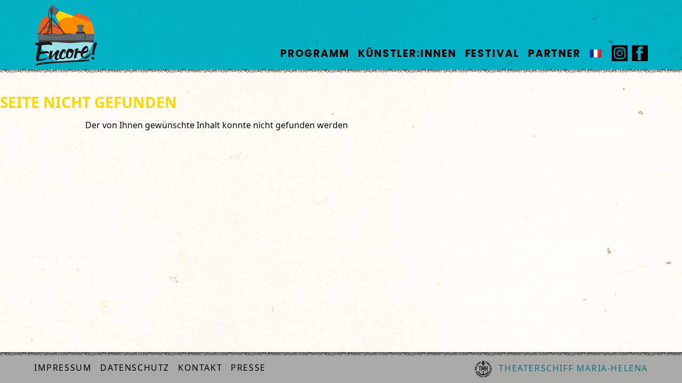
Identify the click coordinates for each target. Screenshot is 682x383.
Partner (554, 53)
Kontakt (200, 367)
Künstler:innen (407, 53)
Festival (492, 53)
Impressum (63, 367)
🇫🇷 (596, 53)
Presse (248, 367)
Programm (315, 53)
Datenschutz (134, 367)
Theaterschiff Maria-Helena (572, 368)
